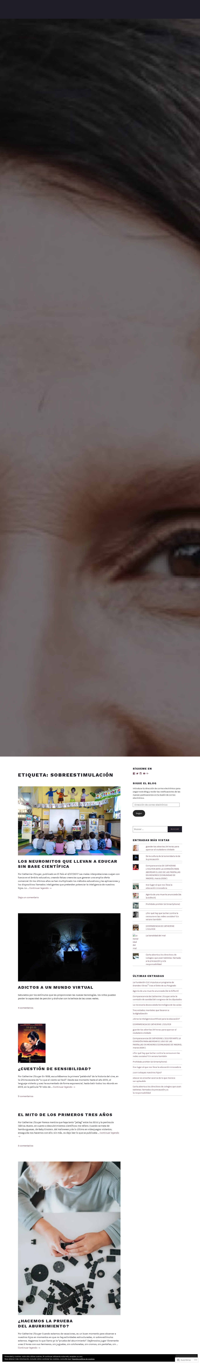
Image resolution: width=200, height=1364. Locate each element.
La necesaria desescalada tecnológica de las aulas (157, 1005)
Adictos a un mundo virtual (55, 987)
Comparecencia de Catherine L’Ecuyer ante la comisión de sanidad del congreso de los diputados (157, 998)
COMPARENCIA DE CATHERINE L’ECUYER (152, 1024)
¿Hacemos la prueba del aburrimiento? (45, 1323)
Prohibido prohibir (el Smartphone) (163, 904)
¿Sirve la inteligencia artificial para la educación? (156, 1019)
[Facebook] (134, 773)
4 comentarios (25, 1007)
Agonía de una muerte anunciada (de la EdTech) (156, 991)
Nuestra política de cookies (83, 1359)
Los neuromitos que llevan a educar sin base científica (67, 864)
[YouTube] (144, 773)
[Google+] (147, 773)
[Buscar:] (157, 829)
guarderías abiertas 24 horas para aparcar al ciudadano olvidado (162, 848)
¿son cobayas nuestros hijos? (147, 1072)
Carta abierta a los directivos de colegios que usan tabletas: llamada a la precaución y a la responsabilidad (157, 1089)
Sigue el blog (144, 783)
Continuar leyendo (40, 888)
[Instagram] (141, 773)
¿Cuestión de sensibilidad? (54, 1068)
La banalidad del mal (156, 935)
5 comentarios (25, 1096)
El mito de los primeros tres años (65, 1114)
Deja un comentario (28, 897)
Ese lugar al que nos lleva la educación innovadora (157, 1067)
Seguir (139, 813)
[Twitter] (137, 773)
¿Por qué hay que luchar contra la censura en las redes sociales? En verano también (162, 916)
